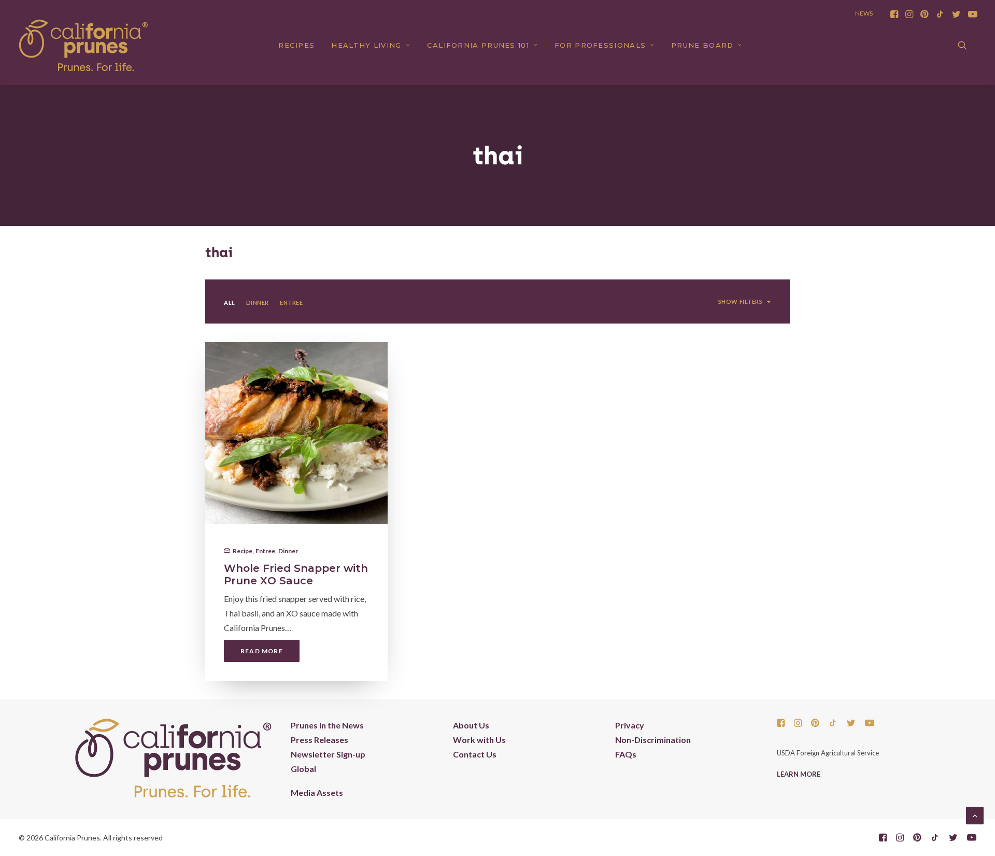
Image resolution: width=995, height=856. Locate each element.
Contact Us (474, 754)
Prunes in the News (327, 725)
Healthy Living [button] (366, 45)
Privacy (629, 725)
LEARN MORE (798, 774)
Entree (265, 551)
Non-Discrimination (653, 740)
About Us (471, 725)
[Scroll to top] (975, 814)
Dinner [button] (257, 302)
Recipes (296, 45)
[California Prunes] (83, 45)
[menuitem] (894, 14)
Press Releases (319, 740)
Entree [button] (291, 302)
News (864, 13)
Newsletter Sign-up (328, 754)
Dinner (288, 551)
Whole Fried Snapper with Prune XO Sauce (296, 574)
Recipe (242, 551)
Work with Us (479, 740)
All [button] (229, 302)
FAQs (625, 754)
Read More (261, 651)
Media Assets (317, 792)
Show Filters (740, 301)
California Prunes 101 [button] (478, 45)
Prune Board (702, 45)
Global (303, 769)
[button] (894, 14)
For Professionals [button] (600, 45)
